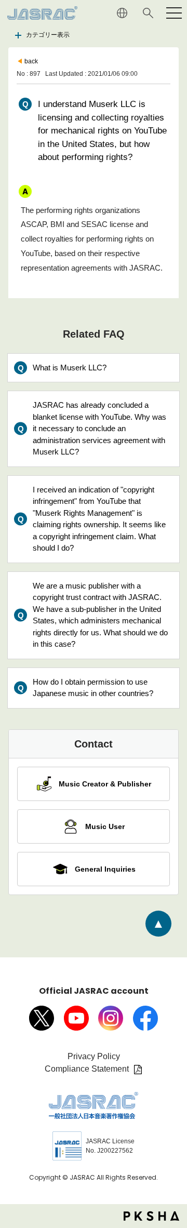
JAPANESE (122, 13)
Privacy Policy (94, 1056)
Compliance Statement (87, 1068)
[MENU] (174, 13)
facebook (145, 1018)
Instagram (110, 1018)
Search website (148, 13)
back (31, 61)
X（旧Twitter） (41, 1018)
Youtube (76, 1018)
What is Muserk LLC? (69, 367)
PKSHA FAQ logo (151, 1216)
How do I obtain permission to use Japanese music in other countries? (93, 687)
